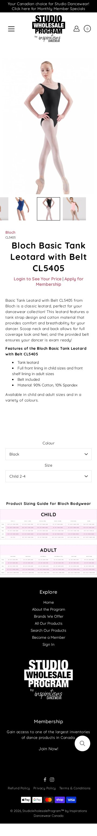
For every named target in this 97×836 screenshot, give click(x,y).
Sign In (48, 644)
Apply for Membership (60, 281)
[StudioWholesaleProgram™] (48, 28)
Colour (48, 443)
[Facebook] (45, 779)
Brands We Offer (48, 616)
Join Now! (48, 748)
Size (48, 465)
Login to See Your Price (37, 278)
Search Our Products (48, 630)
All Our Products (49, 623)
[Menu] (11, 29)
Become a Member (48, 637)
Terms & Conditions (75, 788)
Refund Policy (19, 788)
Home (48, 602)
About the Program (48, 609)
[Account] (76, 28)
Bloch (10, 232)
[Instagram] (52, 779)
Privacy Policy (44, 788)
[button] (82, 743)
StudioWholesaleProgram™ (43, 811)
